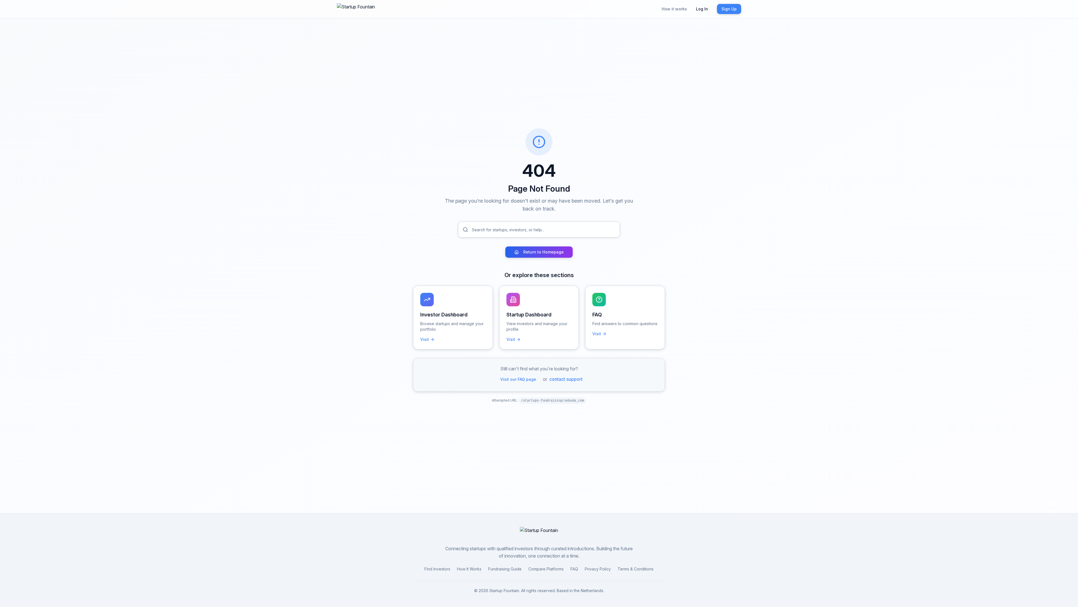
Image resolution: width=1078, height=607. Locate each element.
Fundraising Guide (505, 569)
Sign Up (729, 8)
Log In (702, 8)
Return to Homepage (543, 252)
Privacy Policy (598, 569)
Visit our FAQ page (518, 379)
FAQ (574, 569)
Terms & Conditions (636, 569)
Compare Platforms (546, 569)
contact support (566, 379)
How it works (674, 8)
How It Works (469, 569)
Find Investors (437, 569)
